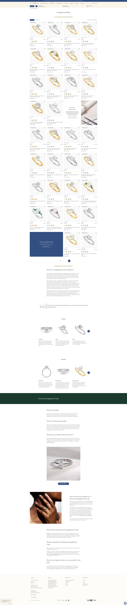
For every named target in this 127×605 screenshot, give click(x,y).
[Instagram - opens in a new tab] (63, 600)
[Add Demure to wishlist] (45, 23)
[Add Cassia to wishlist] (45, 75)
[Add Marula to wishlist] (79, 75)
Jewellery (66, 3)
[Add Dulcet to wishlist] (45, 128)
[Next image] (44, 30)
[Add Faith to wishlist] (45, 49)
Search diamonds (62, 483)
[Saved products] (90, 3)
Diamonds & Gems (59, 3)
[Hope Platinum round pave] (72, 139)
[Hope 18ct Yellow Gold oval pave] (89, 34)
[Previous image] (31, 30)
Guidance (72, 3)
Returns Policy (85, 585)
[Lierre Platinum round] (72, 165)
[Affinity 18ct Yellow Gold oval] (55, 139)
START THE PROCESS (46, 246)
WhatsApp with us (33, 591)
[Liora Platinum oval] (55, 112)
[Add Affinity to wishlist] (62, 128)
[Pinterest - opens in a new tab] (61, 600)
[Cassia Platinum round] (38, 86)
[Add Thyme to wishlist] (45, 180)
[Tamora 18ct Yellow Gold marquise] (89, 165)
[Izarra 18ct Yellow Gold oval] (89, 60)
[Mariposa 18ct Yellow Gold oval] (89, 86)
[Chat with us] (125, 603)
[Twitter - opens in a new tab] (66, 600)
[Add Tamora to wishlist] (79, 23)
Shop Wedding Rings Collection (53, 586)
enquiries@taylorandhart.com (35, 592)
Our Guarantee (67, 581)
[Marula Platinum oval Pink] (55, 218)
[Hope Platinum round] (55, 165)
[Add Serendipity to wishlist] (96, 233)
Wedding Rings (52, 3)
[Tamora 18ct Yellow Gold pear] (72, 218)
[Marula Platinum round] (72, 86)
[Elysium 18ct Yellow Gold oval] (38, 165)
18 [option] (32, 41)
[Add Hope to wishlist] (96, 23)
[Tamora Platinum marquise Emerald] (38, 218)
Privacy (84, 580)
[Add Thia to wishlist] (62, 49)
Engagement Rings (44, 3)
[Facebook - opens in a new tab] (58, 600)
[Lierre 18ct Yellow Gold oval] (55, 191)
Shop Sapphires (50, 587)
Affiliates (66, 585)
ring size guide (58, 568)
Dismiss (9, 603)
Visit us (82, 3)
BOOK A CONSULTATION (72, 117)
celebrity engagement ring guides (56, 554)
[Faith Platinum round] (89, 139)
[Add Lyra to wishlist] (45, 101)
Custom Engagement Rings (52, 581)
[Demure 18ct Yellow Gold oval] (38, 34)
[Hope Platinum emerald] (89, 218)
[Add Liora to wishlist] (62, 101)
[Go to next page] (69, 261)
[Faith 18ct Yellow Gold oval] (38, 60)
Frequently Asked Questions (69, 580)
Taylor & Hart (34, 3)
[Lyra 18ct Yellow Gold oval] (38, 112)
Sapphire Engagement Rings (52, 582)
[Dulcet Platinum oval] (38, 139)
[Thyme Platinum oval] (38, 191)
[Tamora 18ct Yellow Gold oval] (72, 34)
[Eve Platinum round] (55, 34)
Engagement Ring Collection (52, 580)
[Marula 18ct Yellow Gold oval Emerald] (89, 191)
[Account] (85, 3)
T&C (83, 581)
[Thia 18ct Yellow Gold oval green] (55, 60)
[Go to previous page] (58, 261)
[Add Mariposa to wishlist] (96, 75)
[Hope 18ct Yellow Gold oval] (72, 60)
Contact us (88, 3)
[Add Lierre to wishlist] (79, 154)
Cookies (84, 582)
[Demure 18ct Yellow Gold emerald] (72, 191)
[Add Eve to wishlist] (62, 23)
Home (30, 8)
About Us (77, 3)
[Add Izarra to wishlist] (96, 49)
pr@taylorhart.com (33, 597)
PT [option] (30, 41)
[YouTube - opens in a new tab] (68, 600)
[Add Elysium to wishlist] (45, 154)
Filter (33, 6)
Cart (92, 3)
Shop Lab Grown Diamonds (52, 585)
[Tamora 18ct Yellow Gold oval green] (55, 86)
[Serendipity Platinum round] (89, 244)
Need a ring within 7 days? (63, 16)
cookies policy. (5, 601)
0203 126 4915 (33, 590)
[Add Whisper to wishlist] (79, 233)
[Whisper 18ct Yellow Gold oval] (72, 244)
